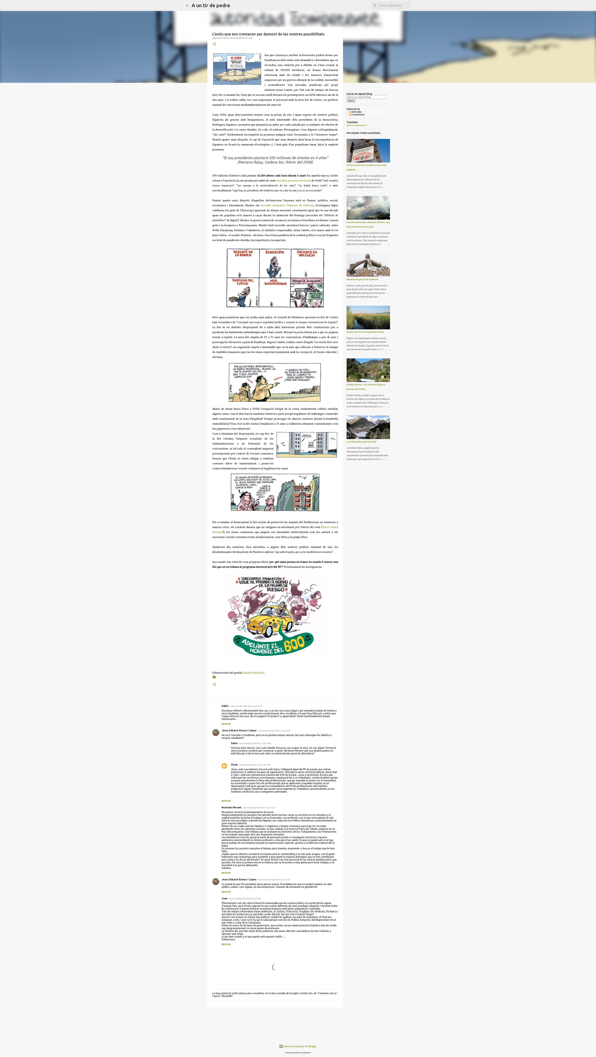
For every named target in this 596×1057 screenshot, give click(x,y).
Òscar (234, 764)
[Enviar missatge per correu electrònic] (214, 678)
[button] (214, 44)
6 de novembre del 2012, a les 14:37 (259, 807)
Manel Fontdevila (253, 672)
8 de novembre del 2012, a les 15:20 (274, 880)
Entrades (356, 111)
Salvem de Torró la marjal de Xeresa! (365, 332)
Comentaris (358, 114)
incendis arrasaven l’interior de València (287, 205)
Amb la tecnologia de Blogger (300, 1046)
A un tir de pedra (211, 5)
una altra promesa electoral (293, 180)
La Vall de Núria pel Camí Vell (361, 441)
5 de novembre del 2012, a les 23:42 (255, 743)
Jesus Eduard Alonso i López (239, 730)
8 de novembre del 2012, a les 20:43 (245, 898)
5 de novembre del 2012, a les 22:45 (274, 731)
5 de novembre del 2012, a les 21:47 (246, 706)
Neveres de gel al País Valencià (362, 279)
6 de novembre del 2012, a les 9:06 (254, 765)
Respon (226, 724)
